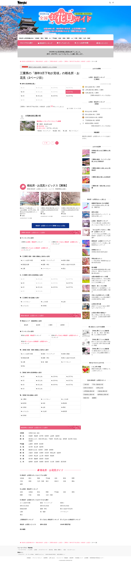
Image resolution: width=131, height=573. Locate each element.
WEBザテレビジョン (39, 554)
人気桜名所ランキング (26, 519)
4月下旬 (70, 96)
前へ (47, 143)
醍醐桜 (94, 398)
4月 (23, 96)
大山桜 (44, 411)
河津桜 (44, 306)
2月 (23, 376)
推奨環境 (45, 557)
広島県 (31, 456)
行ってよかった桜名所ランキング (70, 519)
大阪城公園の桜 (102, 391)
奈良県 (47, 453)
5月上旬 (39, 389)
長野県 (36, 444)
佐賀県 (36, 462)
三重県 (50, 325)
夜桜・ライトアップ (48, 260)
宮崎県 (57, 462)
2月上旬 (39, 376)
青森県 (36, 436)
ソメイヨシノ (26, 302)
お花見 (35, 549)
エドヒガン (25, 306)
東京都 (31, 439)
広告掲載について (79, 557)
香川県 (31, 459)
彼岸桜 (24, 403)
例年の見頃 (43, 524)
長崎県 (41, 462)
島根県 (52, 456)
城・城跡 (45, 362)
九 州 (22, 462)
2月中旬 (55, 376)
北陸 (59, 38)
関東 (46, 38)
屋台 (64, 268)
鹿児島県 (63, 462)
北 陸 (22, 447)
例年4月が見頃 (64, 506)
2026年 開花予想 (65, 524)
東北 (42, 38)
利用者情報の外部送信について (96, 557)
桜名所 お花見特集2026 (26, 38)
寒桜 (64, 407)
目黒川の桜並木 (88, 388)
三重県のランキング (31, 242)
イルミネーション (71, 549)
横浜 (46, 439)
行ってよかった (64, 43)
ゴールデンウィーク (43, 549)
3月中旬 (55, 380)
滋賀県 (59, 453)
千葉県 (51, 439)
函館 (38, 433)
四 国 (22, 459)
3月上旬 (39, 380)
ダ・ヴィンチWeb (30, 554)
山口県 (41, 456)
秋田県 (47, 436)
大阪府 (31, 453)
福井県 (41, 447)
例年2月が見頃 (24, 506)
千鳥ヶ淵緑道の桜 (97, 384)
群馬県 (65, 439)
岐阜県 (38, 325)
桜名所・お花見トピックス (28, 524)
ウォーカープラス (22, 549)
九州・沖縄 (86, 38)
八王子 (35, 439)
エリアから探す (27, 43)
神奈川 (56, 481)
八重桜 (24, 399)
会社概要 (86, 557)
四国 (80, 38)
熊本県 (47, 462)
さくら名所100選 (82, 43)
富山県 (36, 447)
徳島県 (41, 459)
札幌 (34, 433)
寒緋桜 (65, 403)
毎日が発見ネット (61, 554)
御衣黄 (65, 411)
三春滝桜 (86, 384)
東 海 (22, 450)
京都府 (36, 453)
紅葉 (65, 549)
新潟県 (41, 444)
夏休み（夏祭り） (58, 549)
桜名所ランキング (46, 43)
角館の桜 (86, 398)
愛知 (73, 481)
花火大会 (51, 549)
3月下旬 (70, 283)
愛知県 (26, 325)
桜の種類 (22, 529)
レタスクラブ (21, 554)
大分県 (52, 462)
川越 (60, 439)
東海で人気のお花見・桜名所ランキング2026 (43, 67)
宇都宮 (75, 439)
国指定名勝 (25, 264)
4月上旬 (39, 96)
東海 (64, 38)
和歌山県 (52, 453)
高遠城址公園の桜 (88, 394)
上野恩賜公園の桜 (88, 391)
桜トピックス (103, 43)
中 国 (22, 456)
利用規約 (29, 557)
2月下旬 (70, 376)
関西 (68, 38)
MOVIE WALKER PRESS (51, 554)
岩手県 (41, 436)
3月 (23, 92)
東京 (50, 38)
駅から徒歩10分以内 (69, 264)
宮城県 (31, 436)
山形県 (52, 436)
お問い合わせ (52, 557)
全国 (21, 492)
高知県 (47, 459)
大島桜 (24, 407)
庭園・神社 (45, 264)
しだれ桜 (45, 302)
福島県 (57, 436)
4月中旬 (55, 96)
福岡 (21, 484)
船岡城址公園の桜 (103, 394)
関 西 (22, 453)
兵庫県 (41, 453)
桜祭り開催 (66, 260)
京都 (72, 38)
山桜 (64, 302)
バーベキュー (46, 268)
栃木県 (70, 439)
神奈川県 (41, 439)
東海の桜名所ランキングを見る (100, 126)
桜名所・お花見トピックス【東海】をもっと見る (50, 226)
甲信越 (55, 38)
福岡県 (31, 462)
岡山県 (36, 456)
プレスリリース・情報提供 (62, 557)
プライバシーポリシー (37, 557)
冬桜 (43, 403)
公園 (23, 268)
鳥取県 (47, 456)
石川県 (31, 447)
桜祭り (62, 503)
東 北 (22, 436)
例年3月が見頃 (44, 506)
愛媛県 (36, 459)
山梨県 (31, 444)
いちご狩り (30, 549)
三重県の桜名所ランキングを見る (100, 95)
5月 (23, 389)
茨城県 (31, 441)
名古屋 (35, 450)
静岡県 (63, 325)
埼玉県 (56, 439)
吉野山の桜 (99, 388)
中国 (76, 38)
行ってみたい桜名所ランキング (49, 519)
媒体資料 (71, 557)
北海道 (37, 38)
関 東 (22, 439)
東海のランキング (31, 335)
